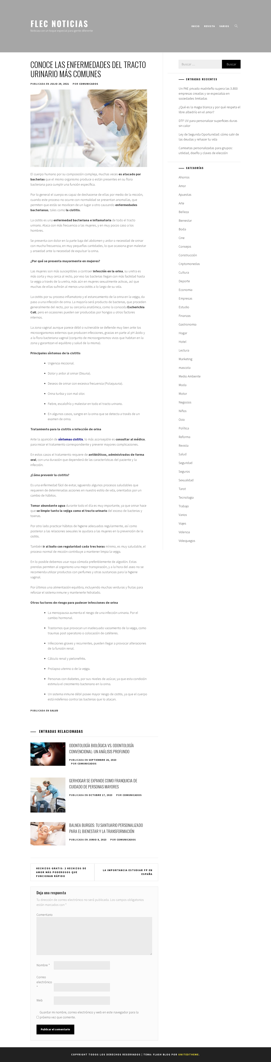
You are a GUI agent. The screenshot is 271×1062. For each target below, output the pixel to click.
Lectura (184, 350)
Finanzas (185, 316)
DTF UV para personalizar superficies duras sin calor (208, 123)
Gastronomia (187, 324)
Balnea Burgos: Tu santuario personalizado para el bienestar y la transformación (106, 828)
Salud (54, 710)
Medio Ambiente (190, 376)
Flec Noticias (59, 23)
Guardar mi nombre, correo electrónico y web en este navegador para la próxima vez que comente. (89, 1014)
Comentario (45, 914)
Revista (209, 26)
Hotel (182, 342)
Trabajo (184, 506)
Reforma (184, 437)
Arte (181, 203)
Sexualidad (186, 480)
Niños (183, 411)
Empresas (185, 298)
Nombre (43, 965)
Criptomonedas (189, 264)
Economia (185, 290)
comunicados (88, 83)
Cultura (184, 272)
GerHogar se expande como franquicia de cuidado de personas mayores (103, 784)
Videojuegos (187, 541)
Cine (182, 238)
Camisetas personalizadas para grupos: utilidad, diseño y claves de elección (205, 150)
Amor (182, 186)
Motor (183, 393)
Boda (182, 229)
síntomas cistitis (70, 439)
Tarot (182, 489)
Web (40, 1000)
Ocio (182, 419)
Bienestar (185, 220)
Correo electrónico (44, 982)
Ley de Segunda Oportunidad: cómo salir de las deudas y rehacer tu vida (209, 136)
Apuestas (185, 194)
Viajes (182, 523)
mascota (184, 367)
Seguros (184, 471)
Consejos (185, 246)
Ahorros (184, 177)
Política (184, 428)
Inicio (195, 26)
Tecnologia (186, 497)
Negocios (185, 402)
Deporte (184, 281)
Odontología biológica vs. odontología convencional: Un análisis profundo (101, 748)
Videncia (184, 532)
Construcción (188, 255)
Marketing (185, 359)
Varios (224, 26)
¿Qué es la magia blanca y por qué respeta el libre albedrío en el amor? (209, 109)
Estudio (184, 307)
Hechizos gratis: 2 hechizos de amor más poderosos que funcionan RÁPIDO (61, 872)
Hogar (183, 333)
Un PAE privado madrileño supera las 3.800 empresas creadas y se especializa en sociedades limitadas (208, 93)
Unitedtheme (188, 1054)
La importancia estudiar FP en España (127, 872)
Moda (182, 385)
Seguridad (185, 463)
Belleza (184, 212)
